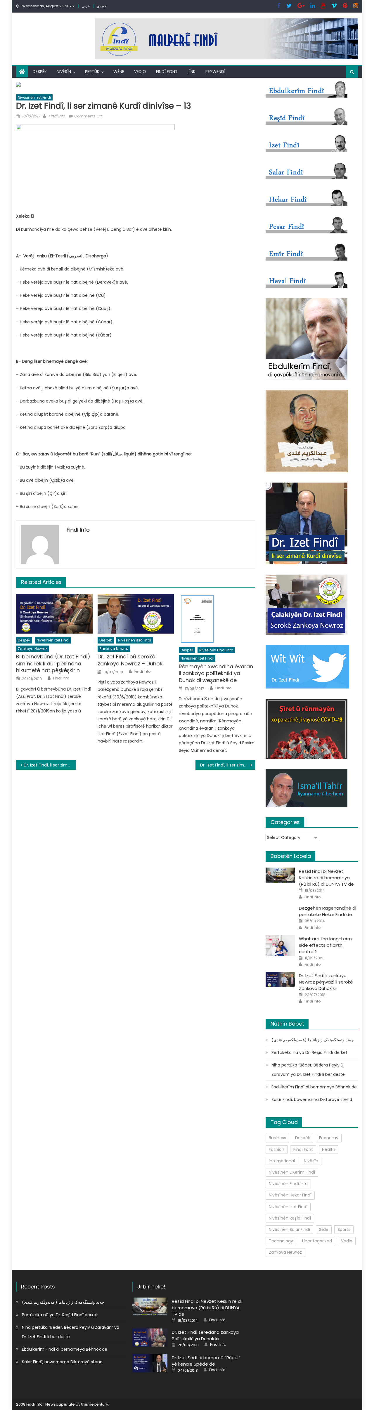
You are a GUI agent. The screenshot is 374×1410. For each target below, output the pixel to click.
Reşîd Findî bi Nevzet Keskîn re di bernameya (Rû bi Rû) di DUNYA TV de (326, 877)
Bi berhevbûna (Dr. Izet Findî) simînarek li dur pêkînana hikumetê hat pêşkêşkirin (53, 663)
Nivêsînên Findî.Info (216, 650)
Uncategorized (317, 1241)
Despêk (40, 71)
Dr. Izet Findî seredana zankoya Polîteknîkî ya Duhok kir (205, 1335)
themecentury (94, 1404)
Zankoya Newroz (32, 648)
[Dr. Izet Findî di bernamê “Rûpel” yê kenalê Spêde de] (149, 1363)
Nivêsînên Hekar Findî (290, 1195)
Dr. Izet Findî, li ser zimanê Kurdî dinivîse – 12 (50, 765)
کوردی (101, 6)
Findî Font (167, 71)
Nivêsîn (64, 71)
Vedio (140, 71)
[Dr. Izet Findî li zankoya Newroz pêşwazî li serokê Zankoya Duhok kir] (280, 979)
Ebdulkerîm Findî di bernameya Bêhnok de (314, 1087)
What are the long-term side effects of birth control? (325, 945)
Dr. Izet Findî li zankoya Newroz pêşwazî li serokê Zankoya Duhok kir (326, 981)
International (282, 1161)
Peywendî (215, 71)
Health (328, 1149)
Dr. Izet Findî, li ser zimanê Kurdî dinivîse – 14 (227, 765)
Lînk (191, 71)
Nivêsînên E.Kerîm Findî (292, 1172)
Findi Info (57, 116)
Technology (281, 1241)
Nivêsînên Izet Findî (34, 97)
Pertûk (92, 71)
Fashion (276, 1149)
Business (277, 1138)
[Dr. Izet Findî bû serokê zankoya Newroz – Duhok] (136, 614)
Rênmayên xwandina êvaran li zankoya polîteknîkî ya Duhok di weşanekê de (216, 673)
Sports (343, 1229)
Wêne (118, 71)
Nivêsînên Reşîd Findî (290, 1218)
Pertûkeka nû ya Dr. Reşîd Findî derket (309, 1052)
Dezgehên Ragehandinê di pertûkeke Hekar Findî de (327, 911)
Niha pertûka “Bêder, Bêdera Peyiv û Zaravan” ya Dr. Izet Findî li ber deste (308, 1069)
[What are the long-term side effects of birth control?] (280, 945)
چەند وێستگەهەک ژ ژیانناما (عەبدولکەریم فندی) (312, 1040)
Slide (323, 1229)
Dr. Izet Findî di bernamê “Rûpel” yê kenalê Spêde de (206, 1360)
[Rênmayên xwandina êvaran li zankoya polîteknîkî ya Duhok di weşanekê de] (217, 619)
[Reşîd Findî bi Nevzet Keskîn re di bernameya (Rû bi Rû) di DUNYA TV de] (280, 875)
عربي (86, 6)
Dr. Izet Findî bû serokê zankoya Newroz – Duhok (130, 660)
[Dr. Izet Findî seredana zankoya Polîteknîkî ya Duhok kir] (149, 1338)
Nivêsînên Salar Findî (289, 1229)
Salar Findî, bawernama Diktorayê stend (311, 1099)
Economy (328, 1138)
